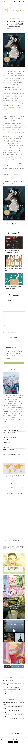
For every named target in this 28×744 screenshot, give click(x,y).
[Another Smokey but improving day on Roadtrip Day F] (14, 631)
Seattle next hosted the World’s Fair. (14, 132)
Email (4, 320)
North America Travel (8, 449)
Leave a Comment (17, 28)
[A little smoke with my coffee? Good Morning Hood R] (14, 653)
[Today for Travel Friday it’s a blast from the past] (14, 563)
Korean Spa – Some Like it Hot (11, 687)
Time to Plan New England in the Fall (13, 689)
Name (4, 314)
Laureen (5, 706)
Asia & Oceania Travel (9, 432)
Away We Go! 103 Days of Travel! (11, 680)
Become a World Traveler (9, 437)
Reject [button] (16, 742)
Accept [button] (10, 742)
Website (4, 325)
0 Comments (14, 30)
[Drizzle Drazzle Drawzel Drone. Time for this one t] (14, 586)
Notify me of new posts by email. (7, 334)
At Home (5, 435)
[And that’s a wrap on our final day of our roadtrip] (14, 608)
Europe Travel (6, 440)
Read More (21, 742)
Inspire (5, 444)
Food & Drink (6, 442)
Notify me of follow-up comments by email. (7, 332)
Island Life (6, 447)
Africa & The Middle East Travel (11, 430)
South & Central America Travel (11, 454)
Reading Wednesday (14, 18)
